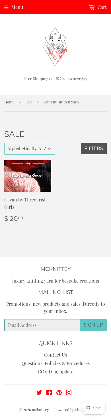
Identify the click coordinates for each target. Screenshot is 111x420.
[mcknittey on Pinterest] (59, 393)
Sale (29, 101)
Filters (94, 148)
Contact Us (55, 355)
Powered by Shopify (71, 409)
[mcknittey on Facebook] (49, 393)
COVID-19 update (55, 372)
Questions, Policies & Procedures (56, 363)
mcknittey (40, 409)
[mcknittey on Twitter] (39, 393)
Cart (101, 7)
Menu (17, 7)
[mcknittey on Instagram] (69, 393)
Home (9, 101)
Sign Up (93, 325)
